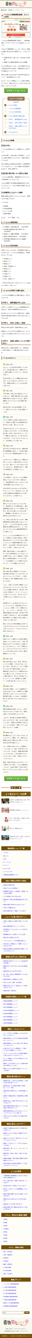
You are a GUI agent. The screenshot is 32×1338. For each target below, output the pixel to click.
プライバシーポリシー (21, 1328)
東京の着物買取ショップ (10, 1004)
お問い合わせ (9, 1328)
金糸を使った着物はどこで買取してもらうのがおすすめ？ (15, 945)
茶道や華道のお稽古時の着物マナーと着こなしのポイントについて (15, 1164)
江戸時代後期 (7, 1270)
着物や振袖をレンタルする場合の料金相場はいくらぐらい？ (15, 1039)
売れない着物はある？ (9, 907)
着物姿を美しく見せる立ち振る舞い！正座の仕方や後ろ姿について (15, 1081)
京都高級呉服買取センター (11, 875)
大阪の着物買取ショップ (10, 1023)
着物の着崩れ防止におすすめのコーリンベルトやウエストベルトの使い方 (15, 1112)
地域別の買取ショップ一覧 (16, 997)
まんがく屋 (6, 868)
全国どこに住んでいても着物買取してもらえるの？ (15, 1190)
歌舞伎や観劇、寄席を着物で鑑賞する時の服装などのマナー (15, 1159)
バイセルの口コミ (12, 132)
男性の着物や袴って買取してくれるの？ (14, 911)
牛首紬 (5, 1235)
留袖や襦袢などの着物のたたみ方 (13, 979)
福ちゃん (6, 856)
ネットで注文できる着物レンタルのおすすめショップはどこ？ (15, 1034)
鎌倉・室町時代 (7, 1264)
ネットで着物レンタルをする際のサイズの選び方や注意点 (15, 1059)
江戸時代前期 (7, 1267)
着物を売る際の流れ (9, 885)
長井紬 (5, 1238)
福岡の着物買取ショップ (10, 1020)
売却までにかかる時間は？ (11, 888)
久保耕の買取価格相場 (9, 1300)
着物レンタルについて (16, 1029)
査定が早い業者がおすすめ (11, 937)
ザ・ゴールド (7, 862)
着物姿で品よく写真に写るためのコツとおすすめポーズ (15, 1102)
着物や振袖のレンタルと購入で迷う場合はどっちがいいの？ (15, 1044)
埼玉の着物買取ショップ (10, 1007)
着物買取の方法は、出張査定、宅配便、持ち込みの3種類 (15, 892)
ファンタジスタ (7, 871)
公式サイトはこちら (16, 90)
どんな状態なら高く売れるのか (12, 896)
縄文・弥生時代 (7, 1251)
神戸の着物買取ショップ (10, 1016)
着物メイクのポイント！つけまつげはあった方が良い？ (15, 1144)
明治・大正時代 (7, 1274)
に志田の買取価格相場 (9, 1287)
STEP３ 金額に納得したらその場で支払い (18, 127)
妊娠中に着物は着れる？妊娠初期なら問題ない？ (15, 1097)
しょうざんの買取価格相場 (11, 1284)
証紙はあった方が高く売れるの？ (13, 1204)
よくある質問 (16, 1171)
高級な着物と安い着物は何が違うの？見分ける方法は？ (15, 1208)
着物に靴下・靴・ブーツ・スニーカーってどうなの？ (15, 1149)
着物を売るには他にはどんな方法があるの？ (14, 1200)
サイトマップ (24, 1331)
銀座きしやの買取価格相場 (11, 1303)
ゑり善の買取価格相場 (9, 1293)
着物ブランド (16, 1280)
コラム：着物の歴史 (16, 1247)
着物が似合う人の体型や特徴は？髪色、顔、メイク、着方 (14, 1086)
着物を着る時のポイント (16, 1076)
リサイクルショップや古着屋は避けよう (14, 940)
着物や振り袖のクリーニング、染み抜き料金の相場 (15, 962)
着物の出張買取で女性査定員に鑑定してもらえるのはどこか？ (15, 950)
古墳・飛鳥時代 (7, 1255)
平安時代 (6, 1261)
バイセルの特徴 (12, 105)
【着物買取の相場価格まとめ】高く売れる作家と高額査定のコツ (15, 1176)
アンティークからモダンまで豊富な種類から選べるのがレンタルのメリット (15, 1054)
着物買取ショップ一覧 (16, 848)
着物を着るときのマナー (16, 1124)
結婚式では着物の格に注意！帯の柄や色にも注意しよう (15, 1129)
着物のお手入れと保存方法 (16, 957)
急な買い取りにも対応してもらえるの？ (14, 1185)
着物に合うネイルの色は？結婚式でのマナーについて (15, 1134)
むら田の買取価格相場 (9, 1290)
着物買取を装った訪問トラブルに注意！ (14, 934)
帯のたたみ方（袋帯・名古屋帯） (13, 982)
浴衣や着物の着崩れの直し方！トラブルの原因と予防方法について (15, 1107)
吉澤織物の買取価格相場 (10, 1296)
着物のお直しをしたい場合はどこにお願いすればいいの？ (15, 986)
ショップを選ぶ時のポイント (16, 917)
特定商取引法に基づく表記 (12, 1331)
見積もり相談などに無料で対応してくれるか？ (15, 922)
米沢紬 (5, 1232)
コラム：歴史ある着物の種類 (16, 1215)
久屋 (4, 859)
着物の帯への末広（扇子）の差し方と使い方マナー (15, 1154)
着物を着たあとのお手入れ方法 (12, 971)
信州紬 (5, 1241)
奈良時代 (6, 1258)
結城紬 (5, 1222)
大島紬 (5, 1219)
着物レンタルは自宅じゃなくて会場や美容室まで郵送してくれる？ (15, 1064)
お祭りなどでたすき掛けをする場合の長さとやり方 (15, 1117)
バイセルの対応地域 (15, 112)
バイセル (6, 852)
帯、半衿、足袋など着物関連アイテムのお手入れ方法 (15, 975)
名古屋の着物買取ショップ (11, 1010)
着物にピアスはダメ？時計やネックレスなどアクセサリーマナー (15, 1139)
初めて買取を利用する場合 (16, 881)
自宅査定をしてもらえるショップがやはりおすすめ (15, 930)
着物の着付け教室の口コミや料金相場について (15, 1091)
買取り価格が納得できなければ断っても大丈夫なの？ (15, 1195)
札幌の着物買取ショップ (10, 1001)
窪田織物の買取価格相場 (10, 1306)
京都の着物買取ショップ (10, 1013)
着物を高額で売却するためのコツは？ (14, 904)
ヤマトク (6, 865)
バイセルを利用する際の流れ (16, 116)
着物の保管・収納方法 (9, 990)
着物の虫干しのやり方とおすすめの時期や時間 (15, 967)
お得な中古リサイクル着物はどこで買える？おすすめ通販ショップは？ (14, 1049)
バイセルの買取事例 (15, 108)
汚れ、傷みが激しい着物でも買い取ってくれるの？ (15, 1181)
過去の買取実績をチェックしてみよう (14, 926)
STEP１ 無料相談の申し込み (18, 119)
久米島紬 (6, 1229)
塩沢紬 (5, 1225)
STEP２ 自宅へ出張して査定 (18, 123)
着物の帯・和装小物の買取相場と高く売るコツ (15, 900)
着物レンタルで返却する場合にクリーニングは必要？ (15, 1069)
